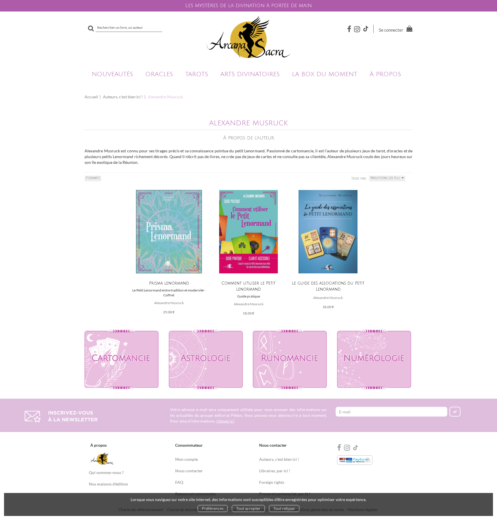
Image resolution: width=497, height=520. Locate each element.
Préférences (212, 508)
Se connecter (391, 29)
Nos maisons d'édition (108, 483)
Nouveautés (112, 74)
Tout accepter (248, 508)
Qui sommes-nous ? (106, 472)
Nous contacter (189, 470)
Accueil (91, 96)
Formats (93, 178)
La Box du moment (324, 74)
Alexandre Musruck (169, 303)
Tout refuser (284, 508)
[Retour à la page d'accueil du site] (248, 37)
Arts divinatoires (250, 74)
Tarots (196, 74)
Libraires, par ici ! (274, 470)
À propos (385, 74)
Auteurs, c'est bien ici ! (123, 96)
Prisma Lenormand (169, 283)
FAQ (179, 482)
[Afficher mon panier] (408, 29)
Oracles (159, 74)
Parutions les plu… (386, 178)
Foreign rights (271, 482)
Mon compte (186, 459)
